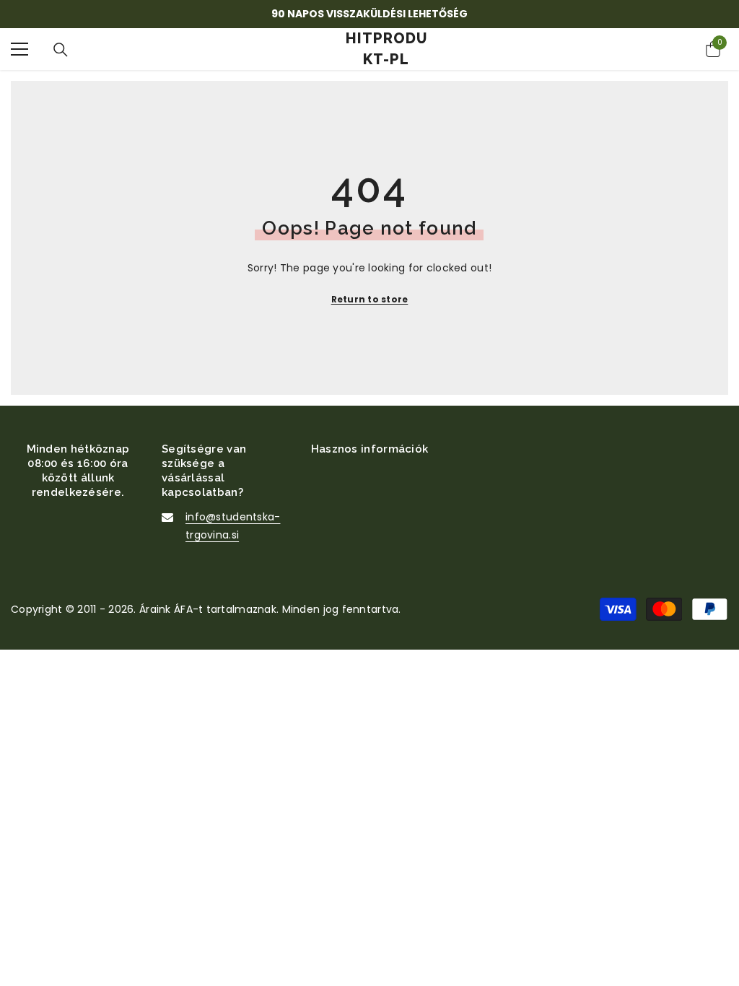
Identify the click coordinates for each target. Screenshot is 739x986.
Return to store (369, 299)
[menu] (19, 49)
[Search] (60, 49)
